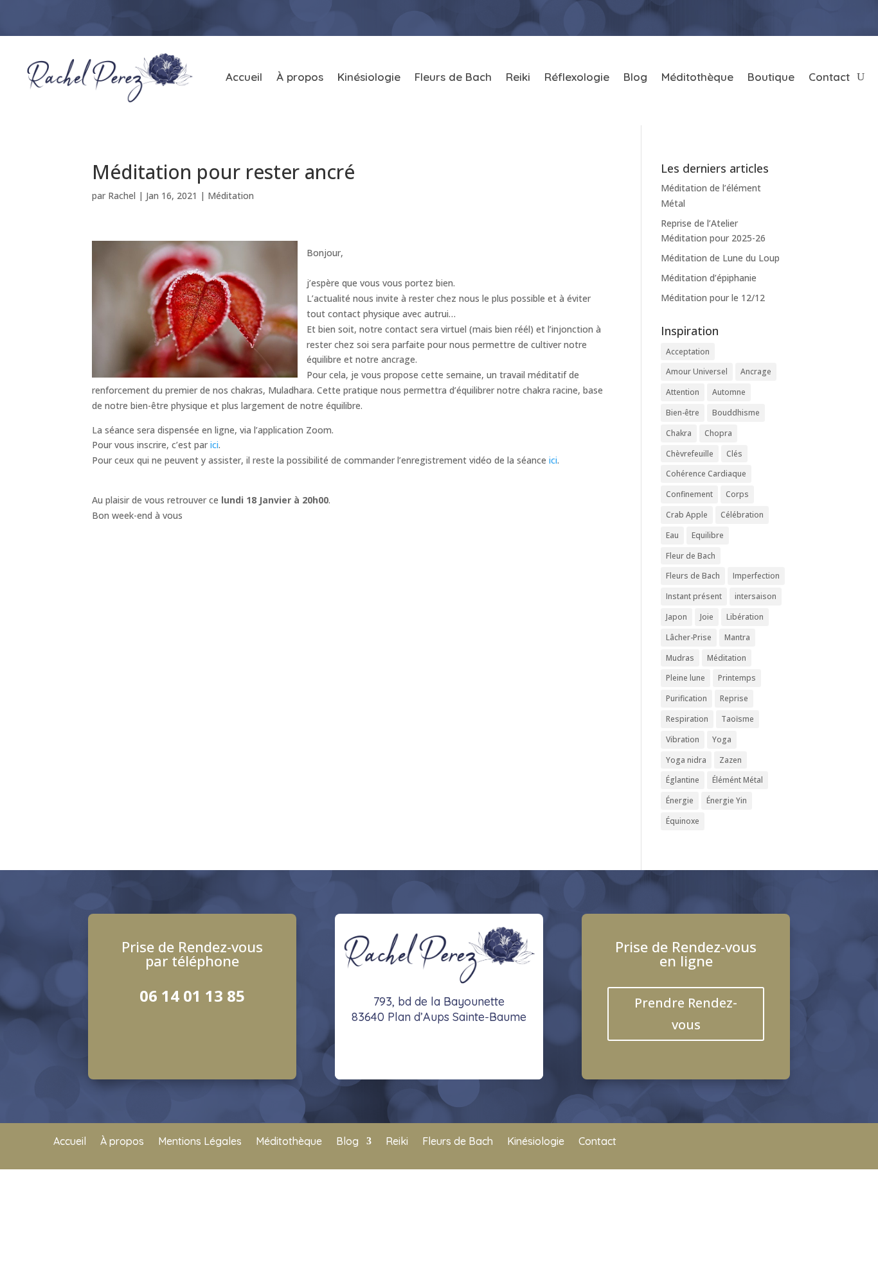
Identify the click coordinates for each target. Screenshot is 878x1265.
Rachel (122, 195)
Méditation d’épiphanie (709, 278)
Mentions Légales (200, 1142)
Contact (829, 76)
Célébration (742, 514)
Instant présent (694, 596)
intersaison (755, 596)
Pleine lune (685, 677)
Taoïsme (737, 718)
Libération (745, 616)
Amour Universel (697, 371)
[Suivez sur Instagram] (755, 17)
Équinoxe (682, 821)
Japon (676, 616)
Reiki (518, 76)
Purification (686, 698)
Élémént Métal (737, 779)
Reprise (734, 698)
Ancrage (755, 371)
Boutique (771, 76)
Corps (737, 494)
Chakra (679, 433)
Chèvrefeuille (689, 453)
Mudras (680, 657)
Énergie (680, 800)
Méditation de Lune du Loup (720, 258)
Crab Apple (687, 514)
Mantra (737, 637)
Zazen (730, 760)
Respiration (687, 718)
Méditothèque (697, 76)
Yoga (721, 739)
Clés (734, 453)
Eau (672, 535)
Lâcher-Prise (689, 637)
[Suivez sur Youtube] (789, 17)
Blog (635, 76)
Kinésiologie (368, 76)
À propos (299, 76)
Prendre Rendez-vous (685, 1013)
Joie (706, 616)
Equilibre (708, 535)
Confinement (689, 494)
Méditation (231, 195)
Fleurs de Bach (453, 76)
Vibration (682, 739)
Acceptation (688, 351)
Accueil (244, 76)
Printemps (737, 677)
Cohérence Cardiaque (706, 473)
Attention (682, 392)
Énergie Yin (726, 800)
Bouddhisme (736, 412)
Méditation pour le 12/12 (713, 298)
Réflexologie (576, 76)
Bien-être (682, 412)
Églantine (682, 779)
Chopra (718, 433)
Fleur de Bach (690, 555)
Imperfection (756, 575)
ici (214, 445)
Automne (729, 392)
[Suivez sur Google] (822, 17)
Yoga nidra (686, 760)
